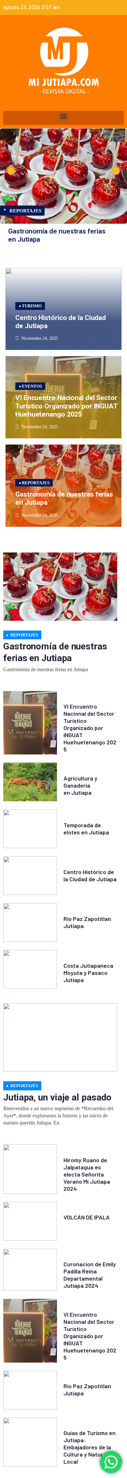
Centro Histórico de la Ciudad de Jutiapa (60, 322)
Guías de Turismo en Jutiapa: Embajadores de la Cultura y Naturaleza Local (90, 1447)
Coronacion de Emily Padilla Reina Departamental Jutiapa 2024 (90, 1274)
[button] (63, 116)
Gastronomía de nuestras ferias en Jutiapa (57, 235)
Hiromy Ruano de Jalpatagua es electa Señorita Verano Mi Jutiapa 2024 (87, 1174)
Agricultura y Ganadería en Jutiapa (80, 785)
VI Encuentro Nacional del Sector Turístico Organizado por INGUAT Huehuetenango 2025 (66, 406)
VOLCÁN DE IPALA (87, 1217)
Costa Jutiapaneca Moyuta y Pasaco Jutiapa (88, 972)
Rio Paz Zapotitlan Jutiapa (87, 922)
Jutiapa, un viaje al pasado (57, 1097)
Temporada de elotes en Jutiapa (86, 828)
